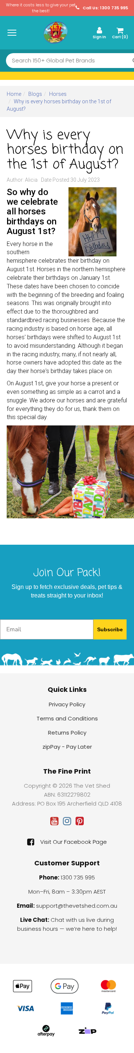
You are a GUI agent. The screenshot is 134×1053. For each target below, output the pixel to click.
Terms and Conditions (67, 718)
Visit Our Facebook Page (73, 842)
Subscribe (110, 629)
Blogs (35, 94)
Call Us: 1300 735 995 (105, 8)
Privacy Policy (67, 704)
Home (14, 94)
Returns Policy (67, 732)
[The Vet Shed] (55, 32)
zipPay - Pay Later (67, 747)
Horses (58, 94)
